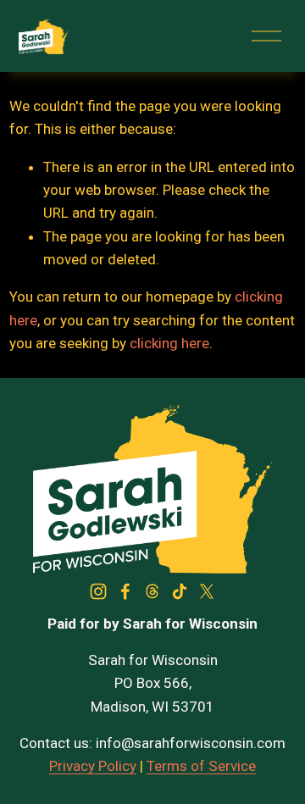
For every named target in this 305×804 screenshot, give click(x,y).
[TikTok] (179, 591)
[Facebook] (125, 591)
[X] (206, 591)
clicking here (169, 343)
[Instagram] (98, 591)
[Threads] (152, 591)
